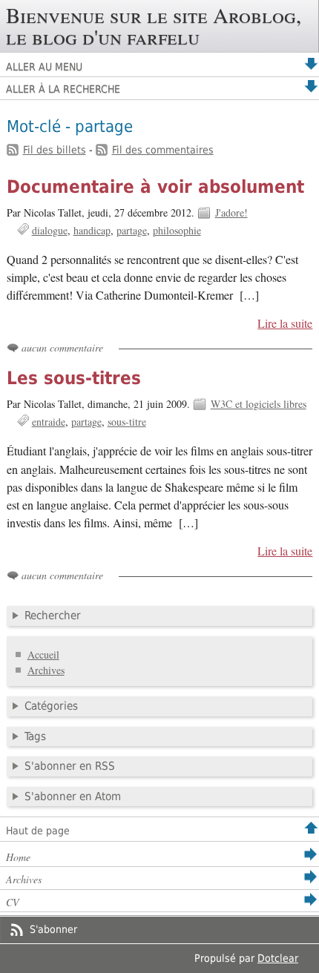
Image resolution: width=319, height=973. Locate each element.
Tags (35, 736)
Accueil (43, 654)
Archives (46, 670)
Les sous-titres (74, 378)
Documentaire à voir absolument (155, 187)
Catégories (51, 706)
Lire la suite (284, 323)
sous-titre (127, 422)
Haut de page (38, 831)
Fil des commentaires (163, 150)
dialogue (50, 230)
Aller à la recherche (63, 89)
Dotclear (277, 958)
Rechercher (52, 615)
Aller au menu (44, 67)
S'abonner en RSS (69, 766)
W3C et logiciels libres (258, 404)
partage (131, 230)
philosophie (177, 230)
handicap (92, 230)
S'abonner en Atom (72, 796)
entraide (48, 422)
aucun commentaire (62, 347)
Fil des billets (54, 150)
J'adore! (231, 212)
